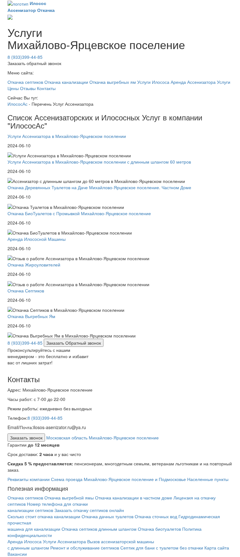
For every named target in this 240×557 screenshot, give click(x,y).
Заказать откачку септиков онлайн (89, 510)
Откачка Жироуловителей (34, 264)
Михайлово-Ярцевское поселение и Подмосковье (135, 479)
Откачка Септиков (26, 290)
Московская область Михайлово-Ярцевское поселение (102, 437)
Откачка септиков (25, 82)
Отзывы (28, 88)
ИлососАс (18, 104)
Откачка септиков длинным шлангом (100, 529)
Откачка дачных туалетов (107, 516)
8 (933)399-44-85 (25, 57)
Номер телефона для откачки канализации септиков (48, 507)
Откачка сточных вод (156, 516)
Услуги (223, 82)
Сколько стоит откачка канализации (44, 516)
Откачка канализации (66, 82)
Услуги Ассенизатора (65, 541)
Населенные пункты (207, 479)
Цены (13, 88)
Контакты (46, 88)
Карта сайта (216, 547)
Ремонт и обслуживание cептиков (84, 547)
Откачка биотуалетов (159, 529)
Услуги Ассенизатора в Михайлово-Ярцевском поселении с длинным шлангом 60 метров (99, 162)
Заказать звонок (26, 437)
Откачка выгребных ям (112, 82)
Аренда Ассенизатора (193, 82)
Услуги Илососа (153, 82)
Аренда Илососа (25, 541)
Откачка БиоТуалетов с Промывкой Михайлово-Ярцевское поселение (79, 213)
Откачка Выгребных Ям (31, 316)
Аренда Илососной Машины (37, 239)
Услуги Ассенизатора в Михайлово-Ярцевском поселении (67, 136)
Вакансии (17, 554)
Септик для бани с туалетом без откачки (161, 547)
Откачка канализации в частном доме (133, 497)
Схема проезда (66, 479)
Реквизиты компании (29, 479)
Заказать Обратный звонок (73, 343)
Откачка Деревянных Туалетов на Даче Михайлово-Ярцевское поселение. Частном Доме (99, 187)
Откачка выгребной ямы (69, 497)
